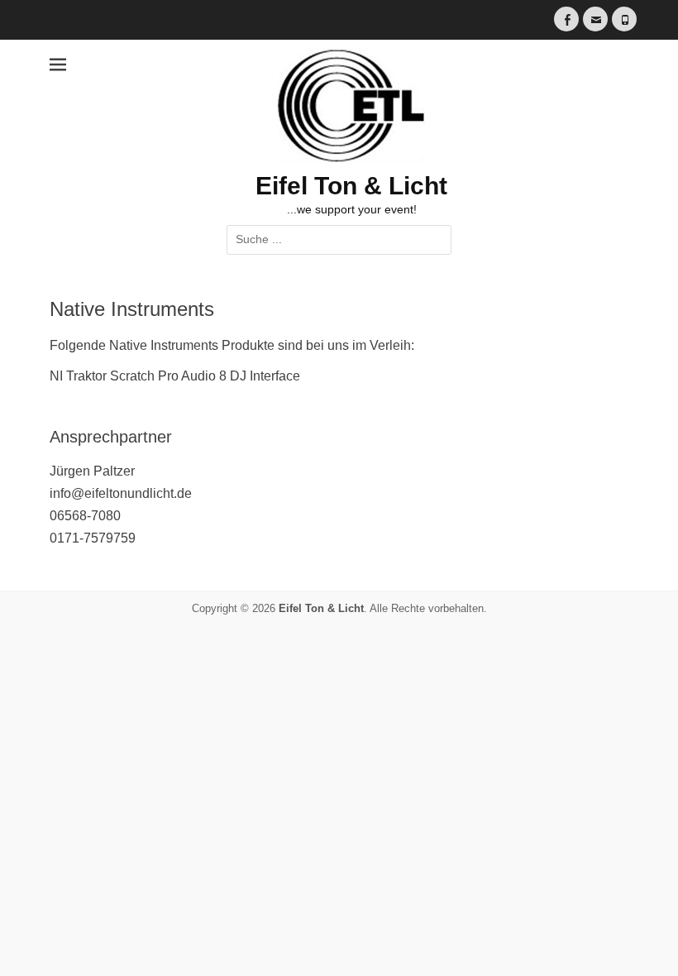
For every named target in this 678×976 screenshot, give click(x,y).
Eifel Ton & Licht (351, 185)
